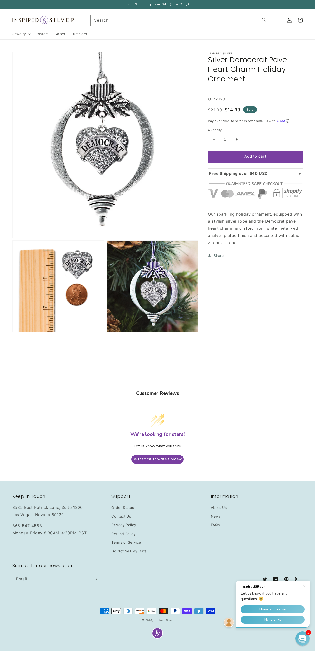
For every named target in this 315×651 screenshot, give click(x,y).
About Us (219, 507)
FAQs (215, 525)
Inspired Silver (163, 620)
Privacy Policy (123, 525)
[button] (157, 633)
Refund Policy (123, 534)
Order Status (122, 507)
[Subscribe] (95, 578)
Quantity (215, 130)
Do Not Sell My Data (129, 551)
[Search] (263, 20)
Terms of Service (126, 542)
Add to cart (255, 156)
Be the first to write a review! (157, 459)
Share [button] (219, 255)
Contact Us (121, 516)
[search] (180, 20)
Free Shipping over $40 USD (238, 173)
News (215, 516)
